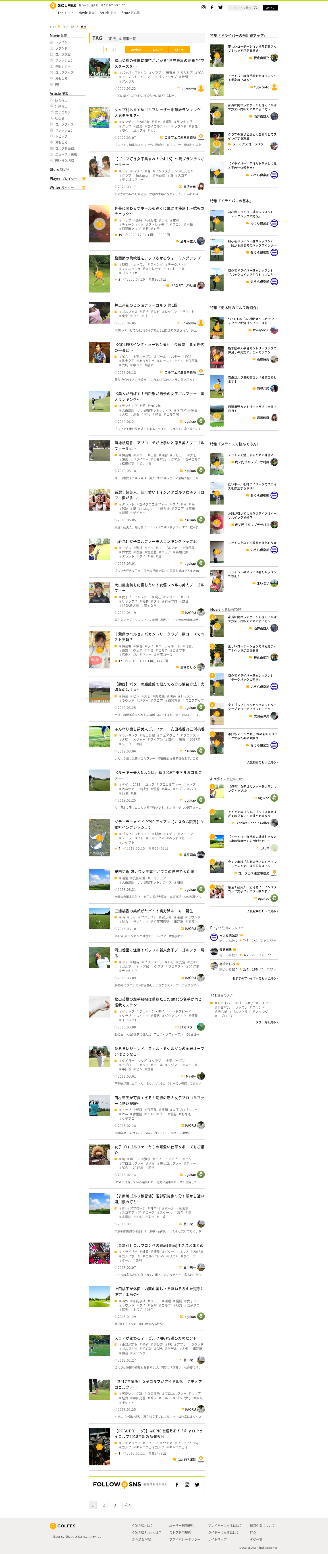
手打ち (126, 1069)
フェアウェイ (169, 735)
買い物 (131, 12)
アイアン (156, 739)
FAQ (253, 1532)
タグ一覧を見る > (267, 1022)
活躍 (125, 878)
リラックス (129, 601)
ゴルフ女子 (183, 1398)
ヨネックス (156, 838)
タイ (136, 316)
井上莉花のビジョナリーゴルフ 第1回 (146, 305)
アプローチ (129, 1065)
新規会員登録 (141, 1539)
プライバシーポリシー (184, 1539)
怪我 (147, 414)
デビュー (179, 455)
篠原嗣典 (225, 949)
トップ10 (142, 966)
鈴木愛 (126, 552)
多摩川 (126, 1217)
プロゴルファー (169, 548)
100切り (188, 171)
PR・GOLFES (64, 160)
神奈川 (155, 1208)
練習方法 (174, 700)
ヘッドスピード (180, 838)
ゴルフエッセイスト (136, 834)
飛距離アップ (131, 229)
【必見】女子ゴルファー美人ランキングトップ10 (155, 541)
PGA (188, 356)
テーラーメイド (133, 838)
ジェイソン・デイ (151, 1011)
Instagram (143, 175)
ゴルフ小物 (129, 1348)
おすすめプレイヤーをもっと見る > (255, 978)
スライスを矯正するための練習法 (251, 455)
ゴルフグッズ (64, 72)
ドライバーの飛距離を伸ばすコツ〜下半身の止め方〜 (252, 78)
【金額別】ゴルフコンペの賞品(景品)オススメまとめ (159, 1245)
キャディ (128, 122)
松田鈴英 (128, 463)
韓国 (125, 459)
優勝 (145, 601)
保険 (153, 1305)
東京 (125, 316)
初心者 (59, 118)
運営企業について (262, 1525)
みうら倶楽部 (228, 935)
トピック (61, 136)
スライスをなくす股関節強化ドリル (252, 542)
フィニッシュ (131, 269)
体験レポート (64, 66)
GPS (160, 1348)
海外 (139, 548)
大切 (125, 365)
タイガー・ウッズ (134, 1060)
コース (150, 1212)
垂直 (150, 1069)
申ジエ (137, 365)
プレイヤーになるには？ (225, 1525)
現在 (158, 597)
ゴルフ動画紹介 (66, 148)
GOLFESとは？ (142, 1525)
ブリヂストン (153, 962)
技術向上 (61, 100)
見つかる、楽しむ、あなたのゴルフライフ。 (77, 1537)
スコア (182, 175)
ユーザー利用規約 (181, 1525)
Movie (157, 49)
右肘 (176, 220)
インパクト (129, 1020)
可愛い (190, 646)
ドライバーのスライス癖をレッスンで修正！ (252, 574)
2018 (136, 784)
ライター (62, 187)
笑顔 (191, 921)
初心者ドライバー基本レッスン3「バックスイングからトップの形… (252, 272)
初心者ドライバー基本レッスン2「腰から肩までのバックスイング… (252, 243)
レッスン (61, 42)
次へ (128, 1505)
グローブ (189, 1256)
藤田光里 (139, 1398)
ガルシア (186, 72)
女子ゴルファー (158, 126)
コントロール (175, 269)
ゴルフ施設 (63, 54)
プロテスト (191, 735)
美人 (167, 789)
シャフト (128, 842)
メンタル (145, 463)
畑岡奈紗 (139, 1301)
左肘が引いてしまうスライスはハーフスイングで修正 (252, 515)
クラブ (156, 72)
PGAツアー (129, 789)
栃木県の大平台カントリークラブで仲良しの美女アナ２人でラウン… (252, 350)
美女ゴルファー (133, 179)
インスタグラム (166, 171)
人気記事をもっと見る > (262, 911)
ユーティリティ (188, 1443)
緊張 (147, 1159)
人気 (185, 1348)
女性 (194, 126)
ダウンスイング (176, 1016)
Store (179, 49)
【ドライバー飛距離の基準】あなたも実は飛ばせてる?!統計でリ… (252, 839)
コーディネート (169, 646)
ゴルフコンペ (154, 1256)
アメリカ (128, 81)
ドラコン (175, 224)
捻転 (190, 224)
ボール (161, 356)
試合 (201, 72)
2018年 (144, 122)
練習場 (170, 72)
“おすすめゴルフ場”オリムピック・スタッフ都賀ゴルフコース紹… (252, 321)
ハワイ (137, 171)
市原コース (164, 654)
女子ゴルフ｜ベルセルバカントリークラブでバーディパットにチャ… (252, 706)
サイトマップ (217, 1539)
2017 (193, 962)
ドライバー (141, 459)
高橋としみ (227, 963)
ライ (125, 171)
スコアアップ (194, 700)
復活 (139, 552)
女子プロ (171, 601)
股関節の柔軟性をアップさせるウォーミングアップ (157, 258)
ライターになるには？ (223, 1532)
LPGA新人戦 (130, 605)
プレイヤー (63, 178)
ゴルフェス (129, 311)
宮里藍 (152, 552)
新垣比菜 (182, 552)
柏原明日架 (161, 921)
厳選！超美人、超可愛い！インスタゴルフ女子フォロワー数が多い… (252, 889)
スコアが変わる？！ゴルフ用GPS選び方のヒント (155, 1338)
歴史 (139, 126)
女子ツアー (195, 1301)
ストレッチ (156, 224)
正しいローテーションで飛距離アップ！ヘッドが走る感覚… (252, 48)
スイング (156, 264)
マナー (147, 654)
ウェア (166, 552)
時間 (185, 77)
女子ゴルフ (63, 112)
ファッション (64, 60)
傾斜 (169, 122)
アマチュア (158, 878)
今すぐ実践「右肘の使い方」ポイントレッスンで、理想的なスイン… (252, 864)
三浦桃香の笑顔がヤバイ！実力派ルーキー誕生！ (155, 910)
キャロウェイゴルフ (150, 1447)
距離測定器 (129, 1344)
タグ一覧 (256, 1539)
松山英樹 (148, 735)
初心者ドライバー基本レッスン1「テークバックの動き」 (250, 214)
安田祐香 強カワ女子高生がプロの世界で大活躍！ (156, 871)
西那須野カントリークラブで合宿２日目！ (252, 408)
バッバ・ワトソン (134, 72)
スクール (191, 1065)
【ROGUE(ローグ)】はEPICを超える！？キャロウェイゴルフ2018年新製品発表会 (158, 1433)
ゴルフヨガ (129, 273)
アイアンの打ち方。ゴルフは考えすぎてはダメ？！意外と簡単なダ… (252, 814)
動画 (86, 12)
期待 (139, 220)
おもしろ (61, 78)
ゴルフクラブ (167, 77)
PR (57, 84)
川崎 (162, 1217)
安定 (157, 122)
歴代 (157, 1016)
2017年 (155, 406)
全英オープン (142, 356)
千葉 (150, 650)
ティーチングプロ (167, 1159)
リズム (180, 789)
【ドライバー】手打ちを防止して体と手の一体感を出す (252, 165)
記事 (108, 12)
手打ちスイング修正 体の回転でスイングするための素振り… (253, 736)
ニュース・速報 (66, 154)
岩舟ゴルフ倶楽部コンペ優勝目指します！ (252, 379)
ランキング (184, 122)
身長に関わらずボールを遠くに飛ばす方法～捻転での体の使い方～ (252, 107)
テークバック (177, 264)
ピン (153, 130)
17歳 (125, 793)
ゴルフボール (131, 1256)
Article (136, 49)
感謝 (150, 365)
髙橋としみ (129, 654)
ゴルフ (149, 316)
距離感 (160, 696)
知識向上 (61, 106)
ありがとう (147, 361)
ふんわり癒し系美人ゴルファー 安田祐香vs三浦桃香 (159, 729)
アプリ (181, 1344)
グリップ (128, 1011)
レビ (157, 311)
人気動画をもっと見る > (262, 762)
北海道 (186, 1114)
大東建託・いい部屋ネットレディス (147, 410)
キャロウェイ (178, 1447)
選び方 (158, 1344)
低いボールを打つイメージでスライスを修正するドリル (252, 486)
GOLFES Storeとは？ (147, 1532)
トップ (65, 12)
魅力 (125, 921)
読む (125, 130)
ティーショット (133, 224)
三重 (153, 455)
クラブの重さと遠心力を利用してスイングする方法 (252, 136)
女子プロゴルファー (153, 504)
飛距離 (160, 175)
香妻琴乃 (160, 459)
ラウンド (61, 48)
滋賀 (136, 414)
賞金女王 (128, 361)
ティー (191, 1163)
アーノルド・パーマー (137, 77)
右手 (157, 229)
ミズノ (137, 1309)
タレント (128, 504)
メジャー (139, 739)
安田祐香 (139, 878)
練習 (194, 410)
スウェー (172, 597)
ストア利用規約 (180, 1532)
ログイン (270, 8)
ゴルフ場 (139, 130)
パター (175, 356)
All (114, 49)
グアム (175, 459)
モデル (126, 548)
